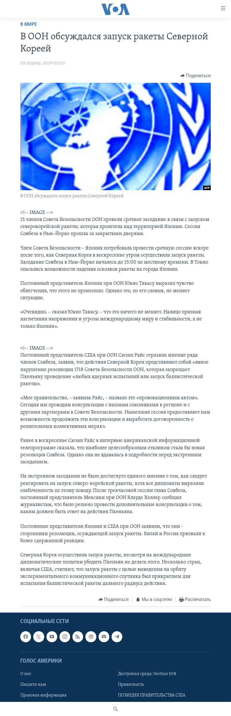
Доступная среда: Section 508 (147, 674)
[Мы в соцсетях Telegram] (117, 636)
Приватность (131, 684)
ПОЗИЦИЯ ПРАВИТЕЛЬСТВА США (151, 695)
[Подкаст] (90, 636)
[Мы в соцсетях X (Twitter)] (38, 636)
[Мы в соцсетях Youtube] (51, 636)
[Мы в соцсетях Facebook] (25, 636)
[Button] (195, 75)
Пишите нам (33, 684)
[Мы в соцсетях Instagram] (64, 636)
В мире (28, 24)
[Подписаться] (104, 636)
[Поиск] (115, 709)
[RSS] (77, 636)
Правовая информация (43, 695)
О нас (25, 674)
